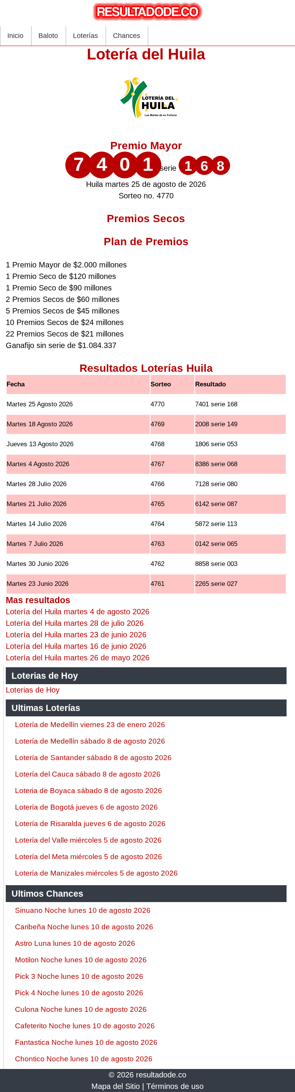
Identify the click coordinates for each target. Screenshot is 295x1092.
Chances (126, 36)
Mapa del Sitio (115, 1086)
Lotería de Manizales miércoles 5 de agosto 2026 (96, 873)
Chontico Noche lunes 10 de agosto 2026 (83, 1059)
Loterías (85, 36)
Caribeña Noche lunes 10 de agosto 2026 (84, 927)
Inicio (15, 36)
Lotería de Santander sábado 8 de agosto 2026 (93, 758)
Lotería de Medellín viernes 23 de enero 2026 (90, 725)
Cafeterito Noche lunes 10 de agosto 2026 (85, 1026)
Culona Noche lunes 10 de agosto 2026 (81, 1009)
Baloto (48, 36)
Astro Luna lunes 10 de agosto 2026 (75, 943)
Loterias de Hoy (33, 690)
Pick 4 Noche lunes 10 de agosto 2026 (79, 993)
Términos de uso (175, 1086)
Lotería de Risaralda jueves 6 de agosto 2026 (90, 824)
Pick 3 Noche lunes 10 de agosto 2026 (79, 976)
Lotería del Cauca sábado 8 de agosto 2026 (88, 774)
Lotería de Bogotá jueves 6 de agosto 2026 (86, 807)
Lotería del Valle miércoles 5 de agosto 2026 (88, 840)
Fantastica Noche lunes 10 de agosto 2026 (86, 1042)
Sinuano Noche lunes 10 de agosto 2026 (83, 910)
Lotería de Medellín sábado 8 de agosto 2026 (90, 741)
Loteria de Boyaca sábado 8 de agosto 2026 (88, 791)
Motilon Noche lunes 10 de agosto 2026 (81, 960)
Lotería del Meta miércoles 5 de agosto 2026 (88, 857)
